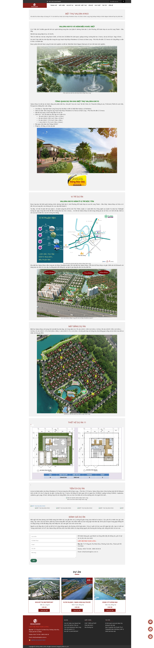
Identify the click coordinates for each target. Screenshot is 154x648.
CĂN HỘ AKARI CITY (69, 629)
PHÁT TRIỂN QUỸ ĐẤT (90, 623)
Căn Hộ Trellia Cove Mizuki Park (72, 623)
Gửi (34, 560)
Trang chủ (53, 5)
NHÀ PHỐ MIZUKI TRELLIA (71, 625)
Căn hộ (90, 5)
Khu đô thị (70, 5)
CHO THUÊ (97, 5)
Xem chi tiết (44, 610)
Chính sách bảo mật (110, 631)
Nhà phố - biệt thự (81, 5)
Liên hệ (111, 5)
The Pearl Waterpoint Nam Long (72, 627)
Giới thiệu (62, 5)
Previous (29, 595)
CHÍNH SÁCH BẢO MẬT (38, 640)
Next (125, 595)
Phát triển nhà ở (89, 625)
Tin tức (104, 5)
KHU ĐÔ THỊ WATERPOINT (71, 631)
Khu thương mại (89, 627)
